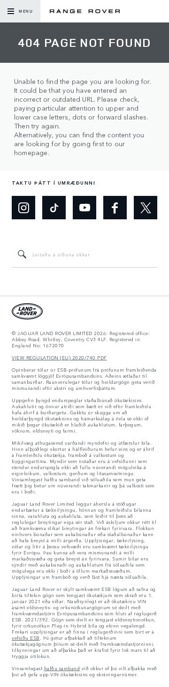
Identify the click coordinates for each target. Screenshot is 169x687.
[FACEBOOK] (115, 207)
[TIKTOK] (54, 207)
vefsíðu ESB (26, 638)
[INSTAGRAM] (23, 207)
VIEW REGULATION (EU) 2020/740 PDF (59, 358)
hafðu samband (62, 668)
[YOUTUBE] (84, 207)
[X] (145, 207)
